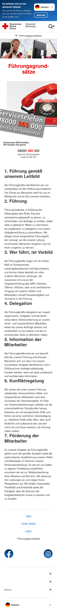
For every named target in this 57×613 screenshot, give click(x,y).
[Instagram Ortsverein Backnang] (48, 553)
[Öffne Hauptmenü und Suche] (51, 26)
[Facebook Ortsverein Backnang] (8, 553)
